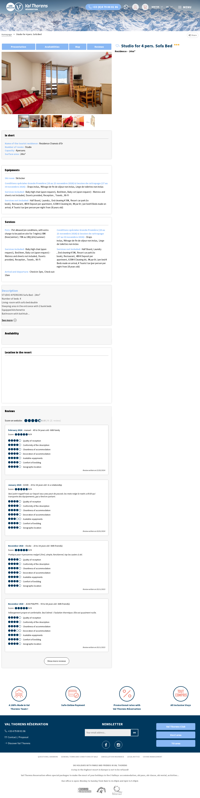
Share (194, 35)
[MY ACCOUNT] (135, 7)
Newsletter (112, 724)
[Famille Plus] (101, 790)
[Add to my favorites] (117, 46)
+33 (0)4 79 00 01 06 (105, 7)
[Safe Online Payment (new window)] (73, 698)
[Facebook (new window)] (106, 746)
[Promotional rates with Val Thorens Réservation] (127, 698)
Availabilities (52, 46)
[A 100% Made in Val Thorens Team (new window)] (19, 698)
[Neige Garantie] (84, 790)
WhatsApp (126, 7)
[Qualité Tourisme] (117, 790)
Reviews (99, 46)
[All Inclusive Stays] (180, 698)
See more (7, 320)
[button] (144, 7)
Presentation (18, 46)
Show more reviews (56, 661)
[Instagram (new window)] (118, 746)
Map (77, 46)
